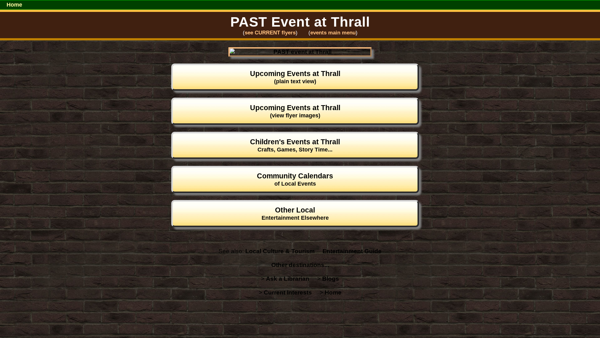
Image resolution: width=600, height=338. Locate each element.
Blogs (330, 278)
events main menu (333, 33)
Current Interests (288, 292)
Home (14, 5)
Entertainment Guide (352, 251)
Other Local (295, 213)
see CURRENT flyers (270, 33)
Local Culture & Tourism (280, 251)
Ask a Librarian (287, 278)
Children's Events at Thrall (295, 145)
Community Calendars (295, 179)
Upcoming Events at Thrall (295, 76)
